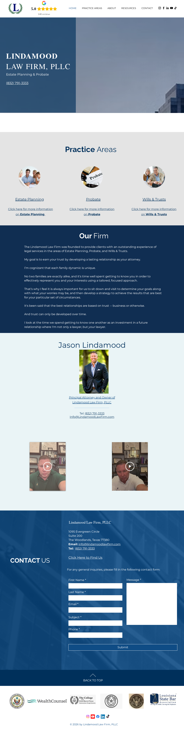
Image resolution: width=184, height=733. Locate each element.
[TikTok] (175, 8)
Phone (73, 629)
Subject (74, 617)
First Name (76, 580)
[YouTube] (171, 8)
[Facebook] (163, 8)
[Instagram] (159, 8)
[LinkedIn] (167, 8)
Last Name (76, 592)
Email (72, 604)
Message (132, 579)
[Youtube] (93, 716)
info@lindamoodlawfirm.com (100, 544)
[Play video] (47, 466)
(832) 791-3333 (94, 413)
